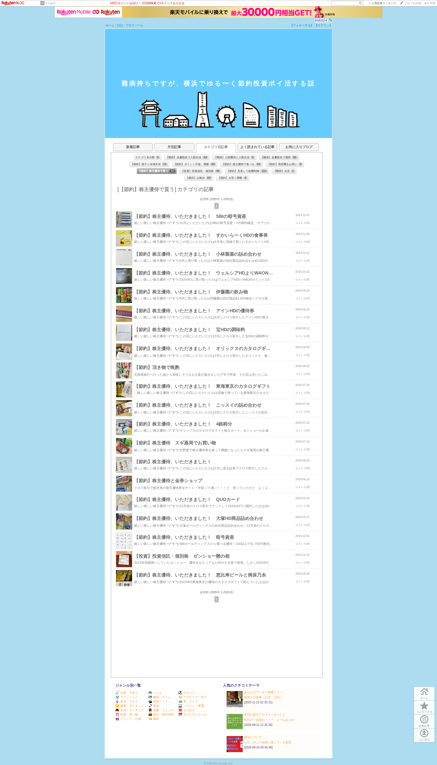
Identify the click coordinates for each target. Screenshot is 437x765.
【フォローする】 (302, 25)
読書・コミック (163, 710)
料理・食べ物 (129, 714)
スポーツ (189, 693)
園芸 (156, 718)
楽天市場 (429, 3)
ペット (157, 693)
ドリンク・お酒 (130, 718)
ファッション (129, 697)
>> (382, 3)
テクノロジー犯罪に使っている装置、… (270, 742)
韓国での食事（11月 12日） (263, 697)
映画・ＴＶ (160, 701)
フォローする (424, 712)
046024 (321, 20)
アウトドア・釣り (195, 697)
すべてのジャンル (195, 714)
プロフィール (134, 25)
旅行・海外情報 (163, 714)
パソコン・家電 (193, 705)
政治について (253, 737)
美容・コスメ (129, 701)
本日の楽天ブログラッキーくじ (264, 714)
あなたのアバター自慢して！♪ (264, 692)
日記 (120, 25)
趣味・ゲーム (162, 697)
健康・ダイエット (132, 705)
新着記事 (424, 725)
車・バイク (190, 701)
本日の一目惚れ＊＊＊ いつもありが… (270, 720)
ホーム (110, 25)
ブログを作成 (412, 3)
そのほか (50, 3)
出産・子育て (129, 693)
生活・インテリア (132, 710)
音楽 (156, 705)
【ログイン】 (323, 25)
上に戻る (424, 739)
